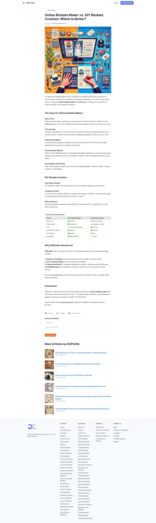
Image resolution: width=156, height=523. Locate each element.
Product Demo (65, 439)
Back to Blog (51, 10)
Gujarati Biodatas (84, 453)
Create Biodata (127, 3)
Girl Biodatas (64, 486)
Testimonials (64, 442)
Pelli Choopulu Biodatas (83, 469)
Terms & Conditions (102, 430)
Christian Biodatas (66, 459)
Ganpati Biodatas (84, 502)
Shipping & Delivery (102, 436)
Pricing (62, 444)
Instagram (117, 433)
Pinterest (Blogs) (119, 439)
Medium (116, 442)
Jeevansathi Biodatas (85, 518)
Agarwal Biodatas (84, 484)
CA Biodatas (64, 504)
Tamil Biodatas (83, 450)
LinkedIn (116, 436)
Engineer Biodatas (66, 495)
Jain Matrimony (65, 430)
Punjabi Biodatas (83, 476)
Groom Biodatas (65, 489)
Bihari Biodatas (83, 487)
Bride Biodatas (65, 492)
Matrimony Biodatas (85, 504)
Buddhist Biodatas (66, 462)
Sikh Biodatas (65, 456)
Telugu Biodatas (83, 447)
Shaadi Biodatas (83, 512)
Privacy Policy (100, 433)
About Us (81, 427)
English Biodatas (83, 436)
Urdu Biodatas (83, 456)
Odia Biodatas (83, 462)
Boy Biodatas (64, 483)
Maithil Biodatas (83, 493)
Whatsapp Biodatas (66, 507)
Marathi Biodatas (84, 444)
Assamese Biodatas (84, 490)
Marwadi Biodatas (84, 481)
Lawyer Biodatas (66, 501)
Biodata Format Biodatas (83, 509)
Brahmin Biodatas (66, 468)
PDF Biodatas (64, 510)
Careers (80, 430)
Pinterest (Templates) (121, 430)
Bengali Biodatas (83, 442)
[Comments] (69, 313)
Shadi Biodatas (83, 515)
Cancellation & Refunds (101, 440)
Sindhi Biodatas (83, 496)
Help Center (100, 427)
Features (63, 436)
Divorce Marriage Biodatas (66, 480)
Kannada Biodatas (84, 459)
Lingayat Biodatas (66, 465)
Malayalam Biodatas (85, 465)
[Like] (57, 313)
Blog (116, 3)
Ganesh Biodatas (83, 499)
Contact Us (82, 433)
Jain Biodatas (64, 450)
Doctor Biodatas (65, 498)
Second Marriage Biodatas (66, 475)
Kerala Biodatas (83, 473)
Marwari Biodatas (84, 478)
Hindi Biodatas (83, 439)
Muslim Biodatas (65, 453)
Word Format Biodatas (64, 514)
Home (62, 427)
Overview (63, 433)
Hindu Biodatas (65, 447)
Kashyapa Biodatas (66, 470)
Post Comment (50, 335)
